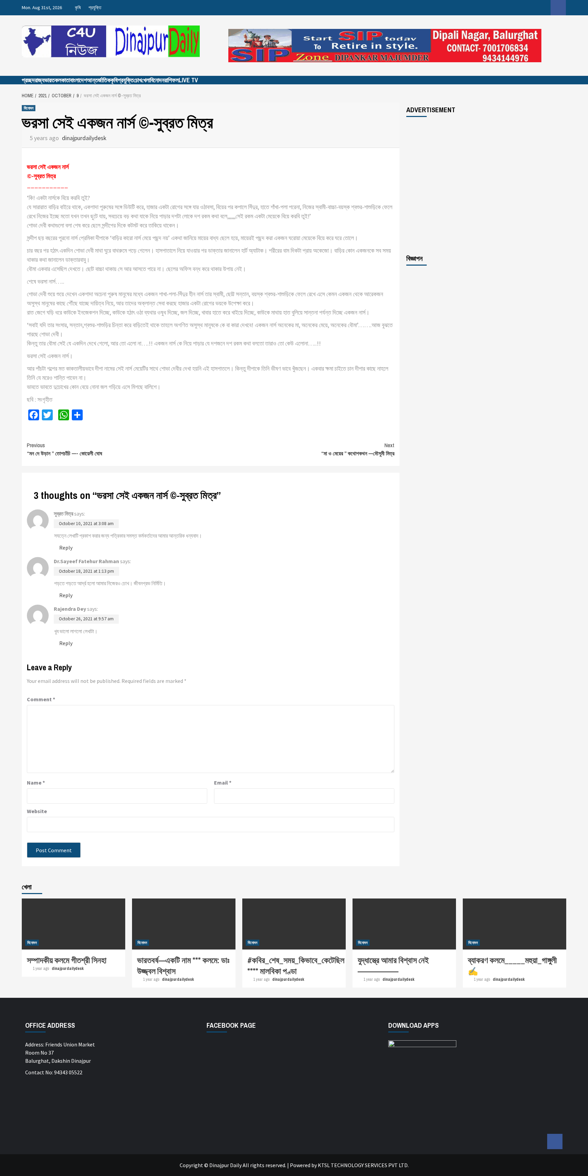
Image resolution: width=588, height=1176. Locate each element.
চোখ (138, 80)
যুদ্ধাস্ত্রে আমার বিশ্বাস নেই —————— (393, 965)
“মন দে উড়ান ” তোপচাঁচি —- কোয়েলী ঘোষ (64, 449)
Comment (41, 699)
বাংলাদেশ (78, 80)
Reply (65, 547)
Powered (300, 1165)
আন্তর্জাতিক (99, 80)
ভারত (50, 80)
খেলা (146, 80)
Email (222, 782)
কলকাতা (62, 80)
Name (36, 782)
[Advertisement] (486, 185)
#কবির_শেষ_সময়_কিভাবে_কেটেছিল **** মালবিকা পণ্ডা (295, 965)
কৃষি (78, 7)
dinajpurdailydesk (84, 138)
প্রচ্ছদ (28, 80)
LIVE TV (188, 80)
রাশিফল (171, 80)
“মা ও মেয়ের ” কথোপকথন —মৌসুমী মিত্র (357, 449)
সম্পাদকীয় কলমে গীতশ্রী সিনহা (67, 960)
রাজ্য (40, 80)
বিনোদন (157, 80)
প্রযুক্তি (94, 7)
